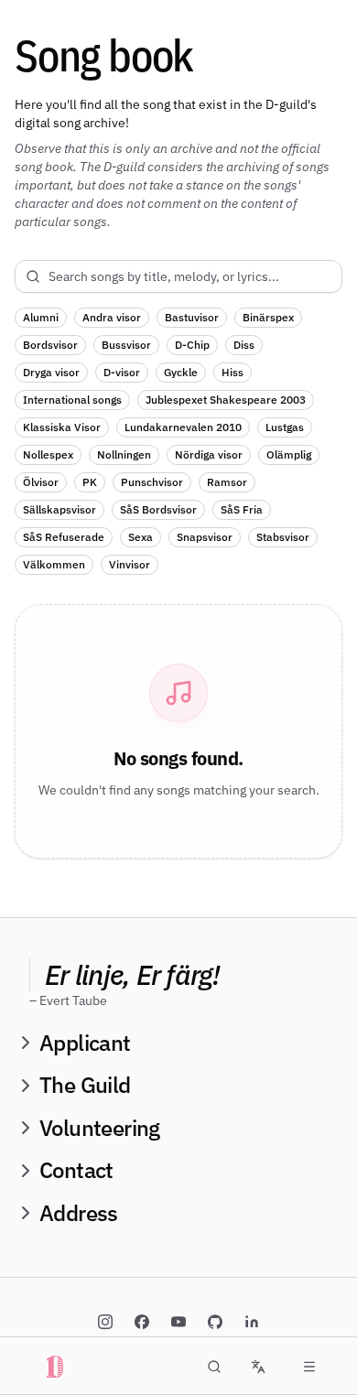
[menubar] (309, 1366)
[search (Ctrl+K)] (214, 1366)
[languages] (258, 1366)
